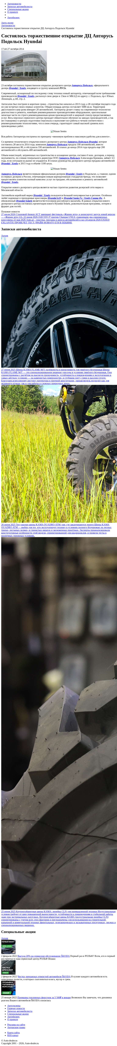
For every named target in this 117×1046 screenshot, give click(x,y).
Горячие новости (16, 1008)
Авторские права (16, 1027)
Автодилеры (13, 1005)
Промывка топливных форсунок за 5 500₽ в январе (44, 997)
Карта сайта (13, 1032)
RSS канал (12, 1035)
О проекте (12, 12)
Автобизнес (13, 17)
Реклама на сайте (16, 1024)
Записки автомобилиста (19, 6)
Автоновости (14, 3)
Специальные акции (18, 9)
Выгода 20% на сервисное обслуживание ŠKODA (44, 956)
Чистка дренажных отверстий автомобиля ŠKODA (44, 976)
